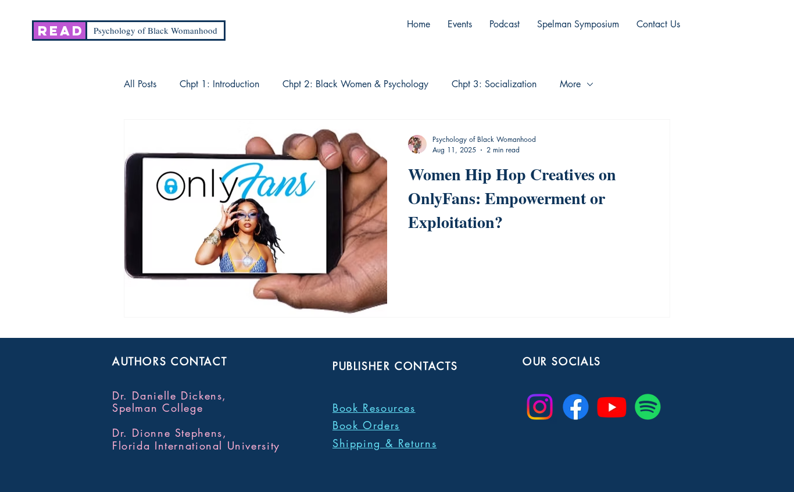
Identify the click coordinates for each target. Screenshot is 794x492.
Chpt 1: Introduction (219, 84)
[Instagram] (540, 407)
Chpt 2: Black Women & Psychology (355, 84)
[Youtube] (612, 407)
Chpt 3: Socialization (494, 84)
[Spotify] (648, 407)
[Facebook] (576, 407)
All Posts (140, 84)
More (570, 84)
